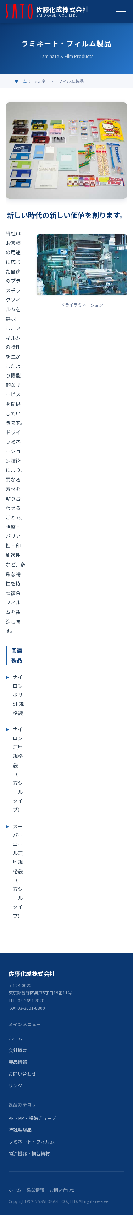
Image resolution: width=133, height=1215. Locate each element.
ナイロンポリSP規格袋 (18, 694)
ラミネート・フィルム (32, 1141)
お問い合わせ (22, 1073)
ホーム (20, 81)
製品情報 (18, 1062)
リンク (15, 1085)
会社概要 (18, 1050)
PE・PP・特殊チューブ (32, 1118)
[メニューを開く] (121, 11)
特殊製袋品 (20, 1129)
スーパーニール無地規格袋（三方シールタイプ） (18, 871)
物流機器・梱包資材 (29, 1153)
